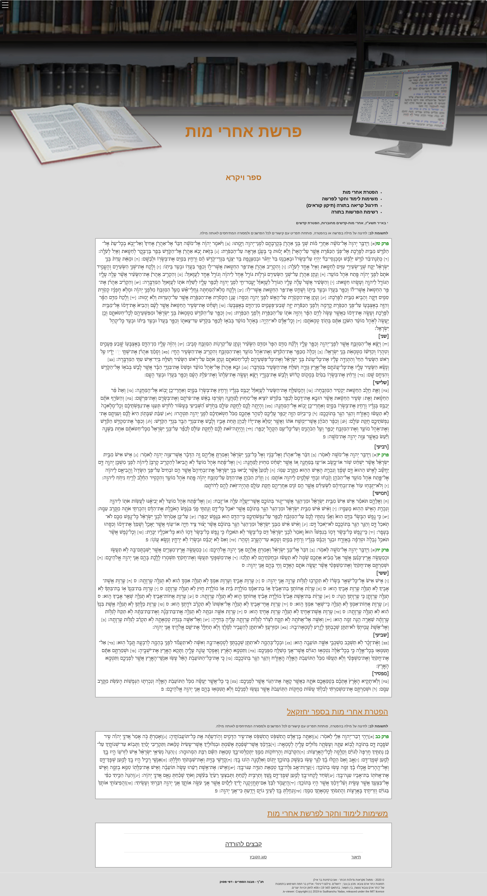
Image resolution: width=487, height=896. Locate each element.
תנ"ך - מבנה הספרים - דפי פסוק (242, 882)
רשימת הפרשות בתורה (354, 212)
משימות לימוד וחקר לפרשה (350, 198)
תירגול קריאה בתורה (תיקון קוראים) (342, 205)
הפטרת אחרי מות (360, 192)
